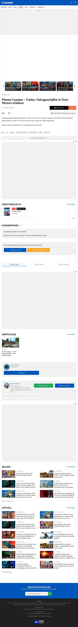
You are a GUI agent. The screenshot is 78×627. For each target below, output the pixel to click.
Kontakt (68, 603)
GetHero (44, 609)
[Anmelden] (50, 594)
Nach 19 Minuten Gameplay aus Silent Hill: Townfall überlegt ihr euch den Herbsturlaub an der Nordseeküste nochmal (64, 496)
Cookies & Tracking (50, 604)
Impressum (10, 603)
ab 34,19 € (15, 214)
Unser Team (16, 603)
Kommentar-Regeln (19, 235)
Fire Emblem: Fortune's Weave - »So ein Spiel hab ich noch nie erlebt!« (64, 566)
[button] (71, 2)
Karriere (57, 603)
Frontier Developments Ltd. (32, 396)
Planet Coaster (26, 118)
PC (7, 132)
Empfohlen (9, 334)
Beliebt (6, 466)
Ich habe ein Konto (15, 250)
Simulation (47, 132)
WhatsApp (49, 613)
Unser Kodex (23, 603)
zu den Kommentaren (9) (37, 138)
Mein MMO (38, 609)
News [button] (15, 7)
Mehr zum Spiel (64, 386)
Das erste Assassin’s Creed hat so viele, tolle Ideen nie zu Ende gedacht (64, 536)
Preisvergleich (11, 204)
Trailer (3, 132)
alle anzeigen (71, 204)
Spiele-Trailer (15, 365)
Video (40, 132)
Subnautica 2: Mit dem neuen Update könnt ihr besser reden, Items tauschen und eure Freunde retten (26, 496)
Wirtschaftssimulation (22, 132)
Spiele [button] (10, 7)
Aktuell (7, 507)
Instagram (38, 613)
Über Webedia (31, 603)
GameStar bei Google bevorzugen (64, 113)
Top (63, 264)
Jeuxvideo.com (50, 609)
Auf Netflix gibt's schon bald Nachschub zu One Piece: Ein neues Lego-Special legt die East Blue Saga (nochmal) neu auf (25, 518)
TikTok (43, 613)
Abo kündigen (39, 603)
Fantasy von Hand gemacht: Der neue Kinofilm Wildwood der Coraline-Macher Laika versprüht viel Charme (26, 537)
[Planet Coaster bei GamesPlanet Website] (7, 212)
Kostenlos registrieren (38, 250)
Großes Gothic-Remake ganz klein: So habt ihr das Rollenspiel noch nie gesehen (63, 485)
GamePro (31, 609)
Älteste (39, 264)
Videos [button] (21, 7)
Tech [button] (26, 7)
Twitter (28, 613)
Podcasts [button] (32, 7)
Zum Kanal (21, 373)
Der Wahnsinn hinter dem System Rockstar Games (24, 474)
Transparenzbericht (60, 604)
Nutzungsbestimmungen (19, 604)
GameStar (26, 609)
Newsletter (62, 603)
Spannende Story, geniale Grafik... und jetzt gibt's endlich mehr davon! (64, 475)
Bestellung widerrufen (48, 603)
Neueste (14, 264)
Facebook (33, 613)
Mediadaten (29, 604)
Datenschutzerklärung (38, 604)
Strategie (12, 132)
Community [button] (41, 7)
